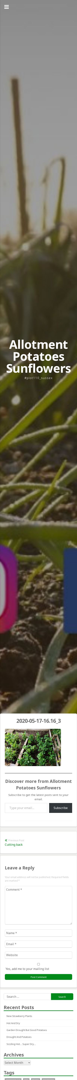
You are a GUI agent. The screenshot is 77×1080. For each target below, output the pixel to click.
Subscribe (61, 808)
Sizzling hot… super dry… (21, 1044)
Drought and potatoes (19, 1037)
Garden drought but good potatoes (27, 1030)
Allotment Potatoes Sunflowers (38, 356)
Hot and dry (13, 1023)
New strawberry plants (19, 1016)
